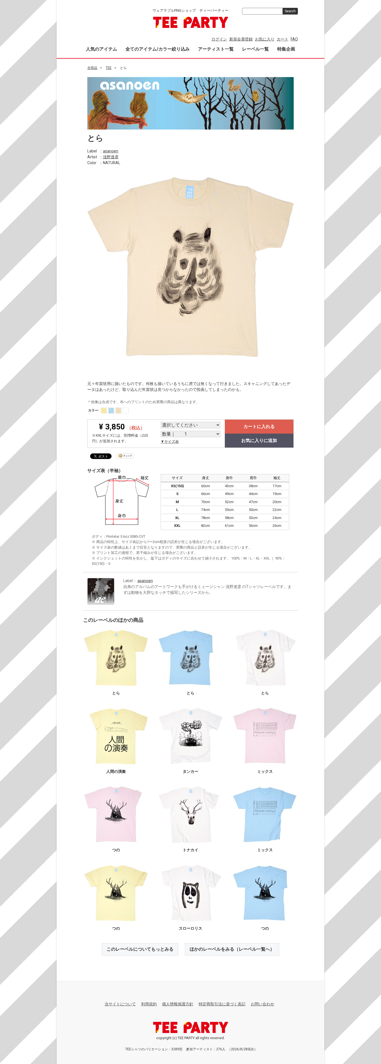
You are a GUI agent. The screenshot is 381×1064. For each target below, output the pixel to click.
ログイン (219, 39)
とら (116, 693)
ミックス (265, 771)
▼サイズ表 (170, 441)
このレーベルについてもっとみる (140, 949)
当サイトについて (120, 1004)
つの (116, 850)
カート (282, 39)
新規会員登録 (241, 39)
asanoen (110, 151)
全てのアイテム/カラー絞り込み (158, 49)
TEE (109, 68)
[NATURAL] (118, 410)
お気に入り (264, 39)
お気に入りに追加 (259, 440)
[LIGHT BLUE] (111, 410)
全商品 (92, 68)
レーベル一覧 (255, 49)
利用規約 (149, 1004)
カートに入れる (259, 426)
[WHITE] (125, 410)
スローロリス (190, 928)
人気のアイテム (101, 49)
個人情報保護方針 (177, 1004)
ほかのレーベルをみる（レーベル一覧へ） (232, 949)
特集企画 (286, 49)
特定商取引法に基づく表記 (222, 1004)
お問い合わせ (262, 1004)
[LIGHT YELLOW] (104, 410)
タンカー (190, 771)
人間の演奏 (116, 771)
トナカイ (190, 850)
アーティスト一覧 (216, 49)
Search (290, 11)
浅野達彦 (111, 156)
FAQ (294, 39)
